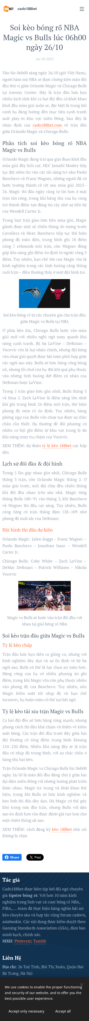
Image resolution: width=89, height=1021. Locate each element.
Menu (82, 8)
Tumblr (40, 941)
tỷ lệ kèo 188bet (56, 445)
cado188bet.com (47, 125)
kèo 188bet (62, 829)
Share (14, 857)
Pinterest (22, 941)
